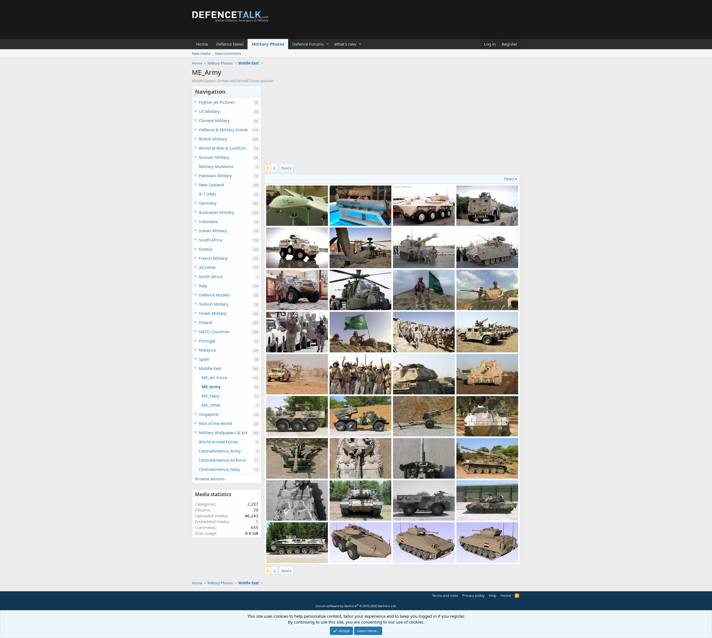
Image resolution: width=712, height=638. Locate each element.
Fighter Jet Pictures (217, 102)
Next (285, 167)
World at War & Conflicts (222, 148)
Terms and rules (445, 595)
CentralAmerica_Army (220, 451)
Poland (205, 322)
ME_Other (211, 405)
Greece (205, 249)
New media (201, 53)
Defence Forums (308, 44)
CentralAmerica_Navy (219, 469)
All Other (207, 267)
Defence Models (214, 295)
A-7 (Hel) (207, 194)
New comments (228, 53)
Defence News (229, 44)
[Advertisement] (392, 125)
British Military (213, 139)
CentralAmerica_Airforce (222, 460)
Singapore (208, 414)
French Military (213, 258)
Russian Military (214, 157)
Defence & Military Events (223, 129)
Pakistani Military (215, 175)
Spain (204, 359)
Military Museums (216, 166)
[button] (327, 44)
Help (492, 595)
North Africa (210, 276)
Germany (208, 203)
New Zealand (211, 184)
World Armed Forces (218, 441)
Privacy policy (473, 595)
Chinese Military (214, 120)
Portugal (207, 340)
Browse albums (210, 478)
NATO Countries (214, 331)
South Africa (210, 240)
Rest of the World (215, 423)
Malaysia (207, 350)
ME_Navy (210, 396)
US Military (209, 111)
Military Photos (268, 44)
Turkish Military (214, 304)
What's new (345, 44)
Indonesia (208, 221)
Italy (203, 285)
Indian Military (213, 230)
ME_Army (211, 386)
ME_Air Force (214, 377)
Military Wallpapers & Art (223, 432)
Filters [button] (509, 178)
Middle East (210, 368)
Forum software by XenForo (356, 606)
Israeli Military (212, 313)
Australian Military (216, 212)
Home (202, 44)
